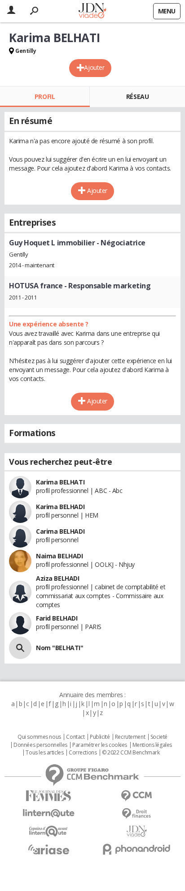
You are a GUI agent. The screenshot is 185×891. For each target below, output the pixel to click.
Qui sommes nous (39, 737)
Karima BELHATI (60, 482)
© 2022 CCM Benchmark (131, 753)
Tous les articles (44, 753)
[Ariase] (48, 849)
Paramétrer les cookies (99, 745)
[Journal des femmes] (48, 795)
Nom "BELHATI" (60, 647)
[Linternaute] (48, 813)
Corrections (83, 753)
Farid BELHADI (57, 618)
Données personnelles (40, 745)
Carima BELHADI (60, 531)
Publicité (100, 737)
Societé (158, 737)
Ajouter (94, 67)
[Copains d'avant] (48, 831)
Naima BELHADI (59, 556)
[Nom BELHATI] (20, 648)
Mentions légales (152, 745)
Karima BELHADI (60, 506)
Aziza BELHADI (57, 578)
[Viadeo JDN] (136, 831)
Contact (75, 737)
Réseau (137, 96)
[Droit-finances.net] (136, 813)
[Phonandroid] (136, 849)
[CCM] (136, 795)
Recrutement (130, 737)
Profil (45, 96)
